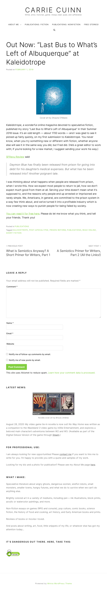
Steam (56, 435)
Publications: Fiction (37, 24)
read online (89, 230)
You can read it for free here (22, 213)
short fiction (14, 233)
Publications (22, 226)
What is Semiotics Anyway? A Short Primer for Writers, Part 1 (28, 251)
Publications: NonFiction (66, 24)
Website (10, 344)
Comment (12, 286)
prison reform (58, 230)
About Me (13, 24)
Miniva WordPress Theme (59, 583)
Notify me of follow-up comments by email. (30, 354)
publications (74, 230)
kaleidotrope (20, 230)
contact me (65, 454)
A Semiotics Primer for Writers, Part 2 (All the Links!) (79, 251)
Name (10, 323)
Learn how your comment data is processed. (71, 372)
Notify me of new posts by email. (25, 360)
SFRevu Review (15, 156)
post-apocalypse (38, 230)
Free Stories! (91, 24)
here (93, 464)
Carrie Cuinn (53, 10)
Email (9, 333)
